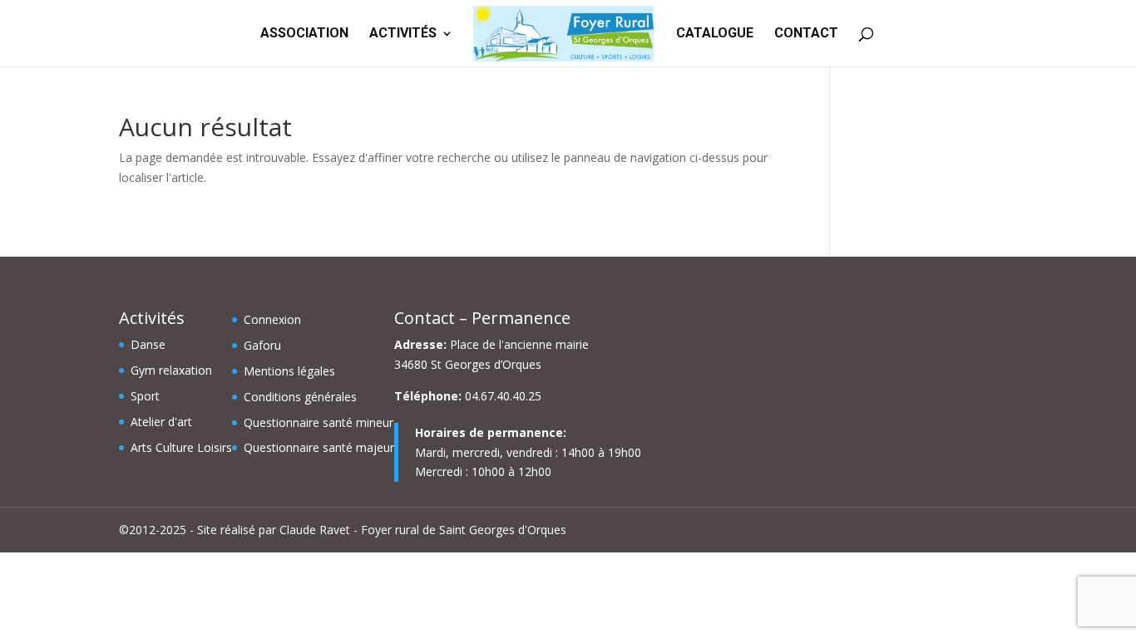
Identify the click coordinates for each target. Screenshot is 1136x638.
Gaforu (262, 345)
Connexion (272, 319)
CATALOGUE (714, 34)
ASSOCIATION (304, 34)
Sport (145, 396)
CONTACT (806, 34)
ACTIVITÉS (403, 34)
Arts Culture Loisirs (181, 447)
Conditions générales (300, 397)
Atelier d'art (161, 421)
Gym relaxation (171, 370)
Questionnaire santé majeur (319, 447)
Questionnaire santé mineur (318, 422)
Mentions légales (289, 371)
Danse (148, 344)
